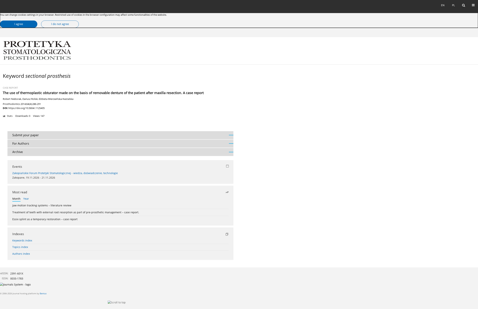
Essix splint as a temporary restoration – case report (44, 219)
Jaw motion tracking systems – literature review (41, 205)
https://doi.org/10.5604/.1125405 (26, 108)
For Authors (20, 143)
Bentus (43, 293)
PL (453, 5)
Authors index (21, 253)
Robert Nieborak (12, 99)
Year (26, 198)
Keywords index (22, 240)
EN (443, 5)
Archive (17, 152)
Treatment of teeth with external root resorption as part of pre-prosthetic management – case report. (75, 212)
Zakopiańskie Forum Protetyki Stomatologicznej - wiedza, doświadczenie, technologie (65, 173)
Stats (10, 116)
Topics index (20, 247)
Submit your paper (25, 135)
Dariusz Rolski (30, 99)
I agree (18, 24)
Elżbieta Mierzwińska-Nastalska (56, 99)
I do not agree (60, 24)
